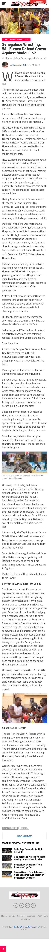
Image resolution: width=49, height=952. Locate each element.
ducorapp (31, 915)
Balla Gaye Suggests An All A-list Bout (28, 850)
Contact (20, 915)
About (12, 915)
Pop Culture (43, 915)
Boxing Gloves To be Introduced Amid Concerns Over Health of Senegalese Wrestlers (29, 875)
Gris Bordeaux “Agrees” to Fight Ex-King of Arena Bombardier (29, 858)
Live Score (25, 919)
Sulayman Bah (19, 65)
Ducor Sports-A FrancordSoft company (23, 927)
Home (4, 915)
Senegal (24, 828)
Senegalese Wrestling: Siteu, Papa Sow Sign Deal (28, 866)
